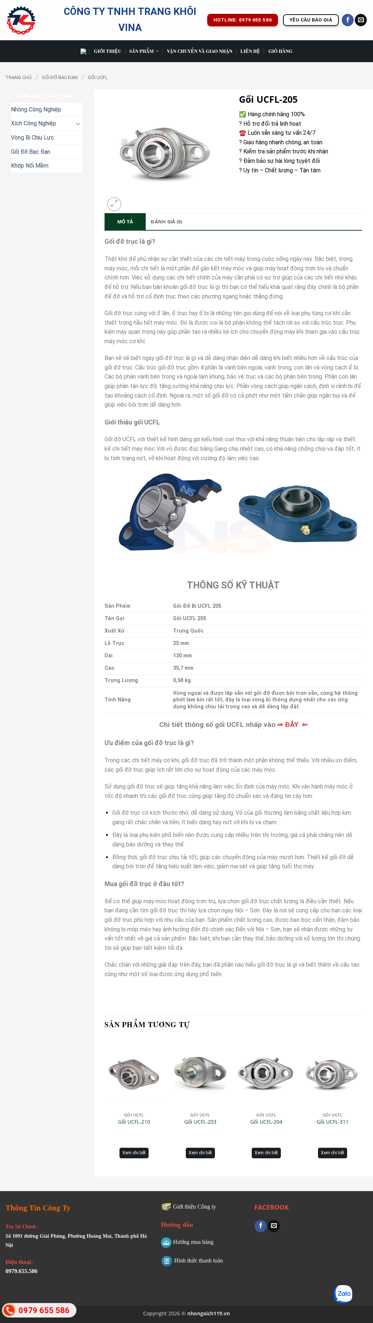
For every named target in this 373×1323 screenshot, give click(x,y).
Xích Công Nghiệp (33, 123)
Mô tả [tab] (125, 221)
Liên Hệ (250, 51)
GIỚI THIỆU (107, 51)
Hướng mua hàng (193, 1242)
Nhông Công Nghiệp (36, 109)
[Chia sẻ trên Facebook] (261, 1226)
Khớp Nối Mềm (29, 165)
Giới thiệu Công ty (194, 1206)
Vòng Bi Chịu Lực (32, 137)
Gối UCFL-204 (266, 1122)
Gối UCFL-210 (134, 1122)
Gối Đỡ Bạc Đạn (60, 77)
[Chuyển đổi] (78, 123)
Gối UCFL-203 (200, 1122)
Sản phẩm (141, 51)
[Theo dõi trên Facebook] (348, 20)
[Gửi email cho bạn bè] (274, 1226)
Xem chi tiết (134, 1152)
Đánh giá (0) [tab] (166, 221)
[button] (114, 204)
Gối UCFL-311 (333, 1122)
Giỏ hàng (280, 51)
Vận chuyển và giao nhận (199, 51)
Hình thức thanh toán (198, 1260)
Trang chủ (18, 77)
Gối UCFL (98, 77)
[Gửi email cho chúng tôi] (361, 20)
